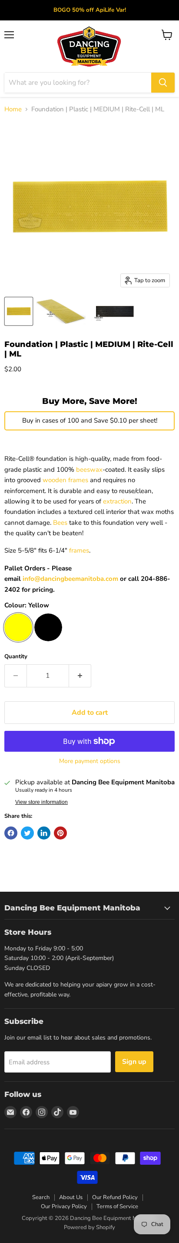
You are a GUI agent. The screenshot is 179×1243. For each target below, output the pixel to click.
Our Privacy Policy (64, 1206)
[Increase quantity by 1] (80, 675)
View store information (41, 802)
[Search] (163, 83)
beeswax (89, 469)
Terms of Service (117, 1206)
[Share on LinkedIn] (43, 833)
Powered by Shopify (89, 1227)
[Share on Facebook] (10, 833)
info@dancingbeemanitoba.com (70, 578)
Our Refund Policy (115, 1197)
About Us (71, 1197)
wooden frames (65, 480)
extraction (117, 501)
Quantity (15, 656)
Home (13, 109)
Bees (60, 522)
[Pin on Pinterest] (60, 833)
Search (41, 1197)
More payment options (89, 761)
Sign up (134, 1061)
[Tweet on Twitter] (27, 833)
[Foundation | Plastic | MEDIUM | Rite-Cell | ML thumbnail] (19, 311)
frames (79, 550)
